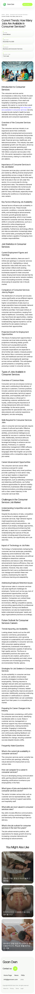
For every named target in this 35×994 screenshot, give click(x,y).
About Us (5, 988)
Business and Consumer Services (18, 14)
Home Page (8, 975)
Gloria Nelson (7, 34)
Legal (21, 988)
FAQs (23, 975)
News (7, 14)
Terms (17, 988)
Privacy (12, 988)
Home (3, 14)
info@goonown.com (11, 979)
